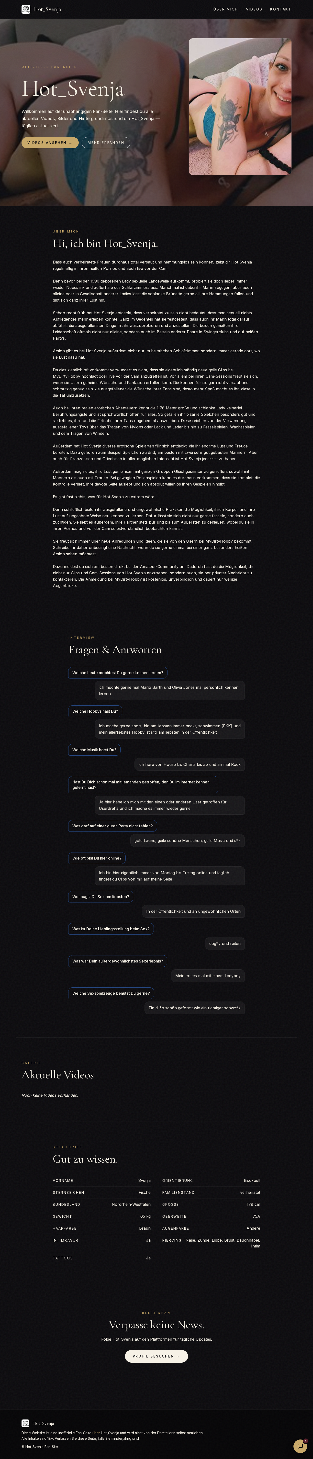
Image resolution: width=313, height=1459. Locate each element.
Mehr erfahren (106, 143)
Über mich (225, 9)
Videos (254, 9)
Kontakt (280, 9)
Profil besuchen (156, 1356)
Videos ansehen (50, 143)
